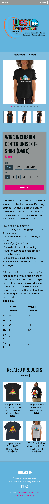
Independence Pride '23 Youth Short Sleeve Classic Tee (12, 409)
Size (6, 173)
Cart (44, 2)
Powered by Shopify (24, 495)
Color (6, 163)
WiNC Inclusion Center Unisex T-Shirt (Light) (36, 446)
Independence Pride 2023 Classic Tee (13, 446)
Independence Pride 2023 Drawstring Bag (36, 407)
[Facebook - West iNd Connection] (22, 486)
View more (24, 375)
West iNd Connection (28, 492)
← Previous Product (18, 55)
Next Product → (33, 55)
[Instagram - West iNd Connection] (26, 486)
